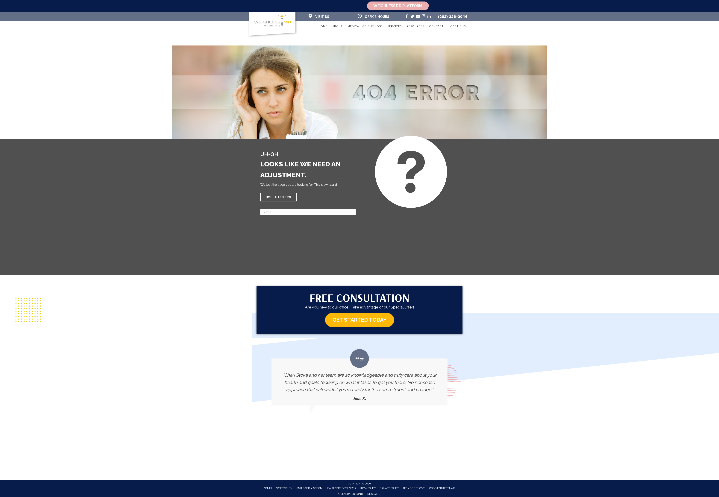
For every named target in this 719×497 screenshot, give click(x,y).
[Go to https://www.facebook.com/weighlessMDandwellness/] (407, 16)
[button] (278, 197)
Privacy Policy (389, 488)
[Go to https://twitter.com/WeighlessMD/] (412, 16)
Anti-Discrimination (309, 488)
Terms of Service (414, 488)
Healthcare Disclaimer (341, 488)
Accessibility (284, 488)
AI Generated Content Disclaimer (360, 494)
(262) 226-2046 (453, 16)
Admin (268, 488)
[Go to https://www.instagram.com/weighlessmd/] (423, 16)
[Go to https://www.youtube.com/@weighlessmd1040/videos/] (418, 16)
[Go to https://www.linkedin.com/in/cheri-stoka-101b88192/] (429, 16)
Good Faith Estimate (442, 488)
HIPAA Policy (368, 488)
